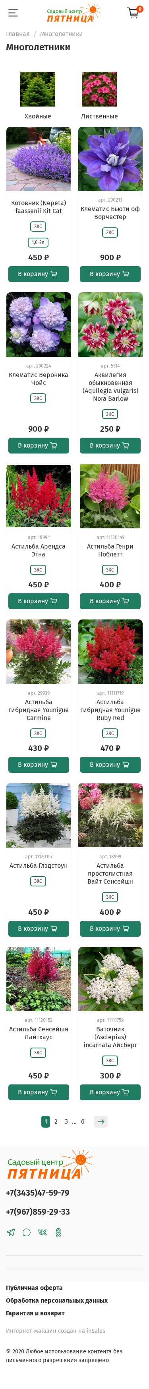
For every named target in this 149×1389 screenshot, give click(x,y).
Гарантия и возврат (35, 1313)
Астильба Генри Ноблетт (110, 550)
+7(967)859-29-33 (38, 1212)
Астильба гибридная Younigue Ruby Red (110, 710)
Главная (18, 34)
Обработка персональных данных (57, 1300)
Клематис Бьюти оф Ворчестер (110, 213)
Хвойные (38, 116)
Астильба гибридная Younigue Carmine (38, 710)
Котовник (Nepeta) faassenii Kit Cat (38, 207)
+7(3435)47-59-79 (38, 1193)
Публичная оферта (34, 1288)
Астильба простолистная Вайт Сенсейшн (110, 873)
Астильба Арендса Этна (39, 550)
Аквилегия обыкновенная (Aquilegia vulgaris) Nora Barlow (110, 386)
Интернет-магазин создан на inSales (55, 1331)
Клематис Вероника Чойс (38, 379)
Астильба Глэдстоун (39, 865)
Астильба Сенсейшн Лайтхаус (38, 1033)
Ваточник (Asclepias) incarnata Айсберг (110, 1037)
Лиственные (99, 116)
